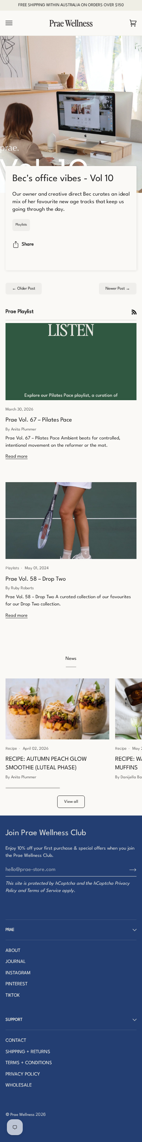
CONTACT (16, 1040)
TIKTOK (13, 995)
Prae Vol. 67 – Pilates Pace (39, 420)
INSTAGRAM (18, 973)
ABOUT (13, 950)
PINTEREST (17, 984)
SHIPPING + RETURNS (28, 1052)
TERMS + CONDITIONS (29, 1063)
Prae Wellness (22, 1115)
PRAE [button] (10, 930)
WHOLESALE (19, 1085)
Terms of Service (44, 891)
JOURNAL (16, 961)
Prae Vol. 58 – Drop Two (36, 579)
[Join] (127, 869)
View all (71, 802)
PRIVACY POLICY (23, 1074)
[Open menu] (16, 23)
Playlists (21, 224)
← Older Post (23, 289)
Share (28, 244)
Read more (17, 456)
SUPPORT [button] (14, 1020)
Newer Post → (117, 289)
